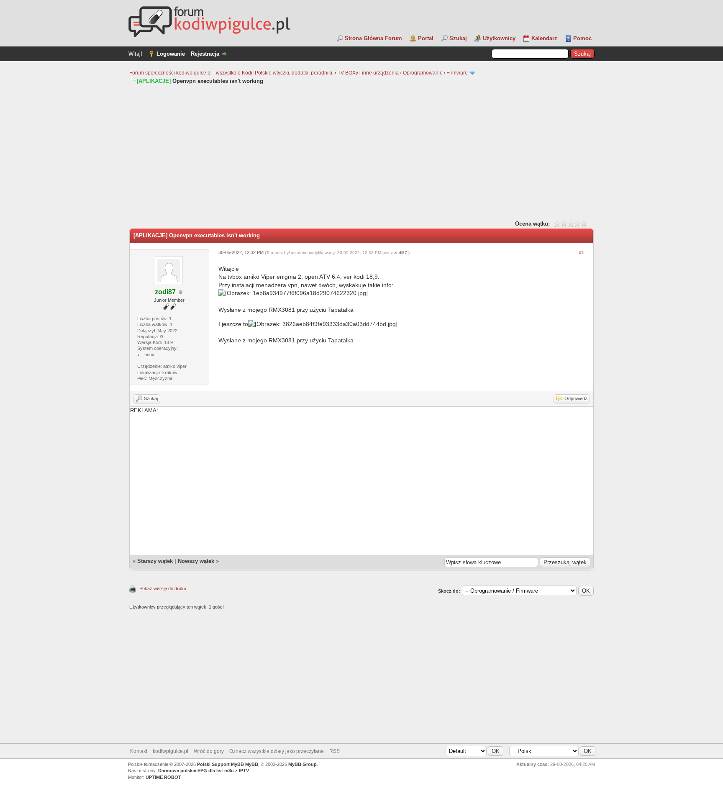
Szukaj (458, 38)
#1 (581, 252)
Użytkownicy (499, 38)
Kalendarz (544, 38)
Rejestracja (205, 54)
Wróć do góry (209, 751)
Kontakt (138, 751)
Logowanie (170, 54)
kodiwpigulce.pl (170, 751)
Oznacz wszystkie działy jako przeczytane (276, 751)
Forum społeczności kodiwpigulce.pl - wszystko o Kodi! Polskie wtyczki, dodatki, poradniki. (231, 73)
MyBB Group (302, 764)
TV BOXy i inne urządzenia (368, 73)
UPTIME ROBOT (163, 777)
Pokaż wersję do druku (162, 588)
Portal (425, 38)
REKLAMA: (144, 410)
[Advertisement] (361, 151)
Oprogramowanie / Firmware (435, 73)
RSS (334, 751)
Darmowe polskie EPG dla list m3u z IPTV (203, 770)
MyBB (251, 764)
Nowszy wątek (196, 561)
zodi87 (400, 252)
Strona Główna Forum (373, 38)
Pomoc (582, 38)
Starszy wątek (155, 561)
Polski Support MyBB (220, 764)
